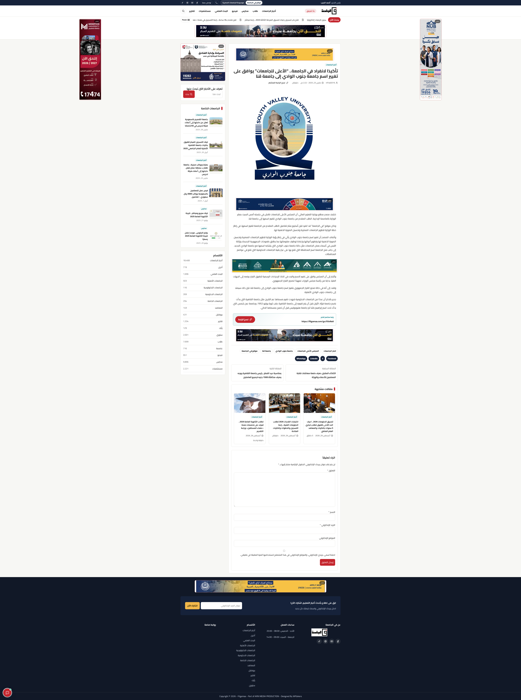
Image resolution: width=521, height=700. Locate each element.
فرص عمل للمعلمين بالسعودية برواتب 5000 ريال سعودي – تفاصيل (196, 194)
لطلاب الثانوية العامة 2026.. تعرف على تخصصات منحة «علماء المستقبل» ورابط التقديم (251, 426)
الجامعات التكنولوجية (213, 288)
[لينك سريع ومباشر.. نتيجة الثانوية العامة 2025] (216, 214)
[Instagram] (187, 3)
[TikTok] (182, 3)
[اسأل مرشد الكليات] (7, 693)
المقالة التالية (259, 372)
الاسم (331, 512)
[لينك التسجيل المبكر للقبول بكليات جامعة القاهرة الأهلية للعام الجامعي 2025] (216, 145)
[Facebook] (197, 3)
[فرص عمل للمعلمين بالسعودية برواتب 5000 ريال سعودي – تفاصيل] (216, 193)
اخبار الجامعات (330, 351)
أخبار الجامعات (269, 11)
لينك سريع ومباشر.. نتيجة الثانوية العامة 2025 (197, 214)
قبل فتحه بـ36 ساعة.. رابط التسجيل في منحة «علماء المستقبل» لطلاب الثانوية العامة (242, 20)
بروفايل (219, 315)
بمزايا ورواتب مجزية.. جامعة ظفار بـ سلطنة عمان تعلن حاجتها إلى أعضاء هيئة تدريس (195, 169)
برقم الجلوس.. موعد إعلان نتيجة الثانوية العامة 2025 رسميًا (196, 236)
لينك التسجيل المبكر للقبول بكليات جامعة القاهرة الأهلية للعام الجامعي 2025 (195, 145)
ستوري (219, 335)
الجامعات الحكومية (214, 294)
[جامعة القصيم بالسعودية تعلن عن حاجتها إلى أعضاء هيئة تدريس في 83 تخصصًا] (216, 122)
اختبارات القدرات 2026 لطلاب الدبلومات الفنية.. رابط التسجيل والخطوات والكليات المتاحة (285, 426)
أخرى (220, 267)
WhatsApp (301, 358)
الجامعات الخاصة (215, 301)
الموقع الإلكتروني (327, 538)
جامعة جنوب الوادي (284, 351)
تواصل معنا (206, 2)
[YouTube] (192, 3)
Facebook (332, 358)
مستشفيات (205, 11)
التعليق (331, 470)
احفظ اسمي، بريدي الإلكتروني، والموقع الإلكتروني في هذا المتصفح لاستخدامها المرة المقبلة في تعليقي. (287, 555)
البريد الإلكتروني (327, 525)
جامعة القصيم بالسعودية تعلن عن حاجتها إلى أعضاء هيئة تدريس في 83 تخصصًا (196, 122)
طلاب (255, 11)
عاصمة (219, 348)
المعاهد (219, 308)
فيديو (235, 11)
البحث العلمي (221, 11)
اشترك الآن (192, 606)
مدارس (245, 11)
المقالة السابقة (316, 372)
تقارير (192, 11)
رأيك (221, 328)
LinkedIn (313, 358)
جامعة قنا (266, 351)
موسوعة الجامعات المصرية (233, 2)
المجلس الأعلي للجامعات (308, 351)
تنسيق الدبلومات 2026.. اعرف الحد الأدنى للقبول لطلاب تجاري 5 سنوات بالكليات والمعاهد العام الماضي (319, 426)
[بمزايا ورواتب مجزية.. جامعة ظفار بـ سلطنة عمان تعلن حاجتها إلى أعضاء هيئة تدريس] (216, 169)
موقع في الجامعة (254, 2)
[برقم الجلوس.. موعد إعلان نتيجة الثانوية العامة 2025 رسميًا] (216, 235)
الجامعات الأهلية (215, 281)
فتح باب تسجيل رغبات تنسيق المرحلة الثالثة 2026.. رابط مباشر (315, 20)
